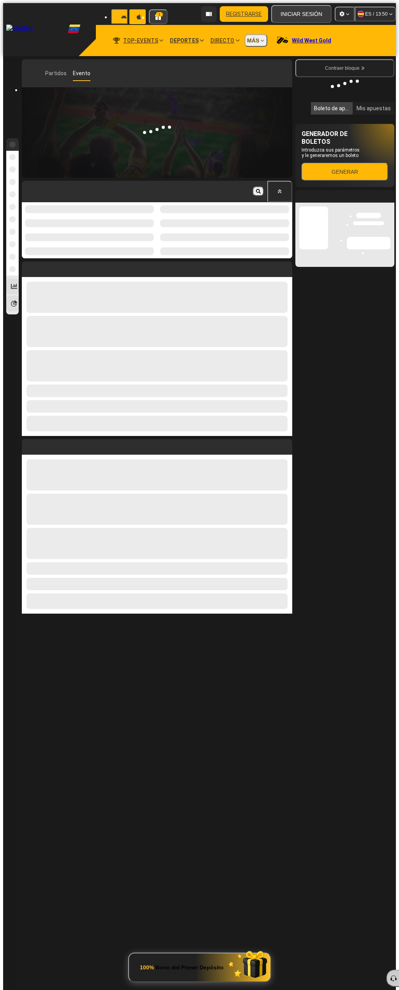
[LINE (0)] (29, 73)
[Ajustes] (344, 14)
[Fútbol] (41, 73)
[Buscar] (285, 73)
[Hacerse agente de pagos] (209, 14)
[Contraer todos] (279, 191)
